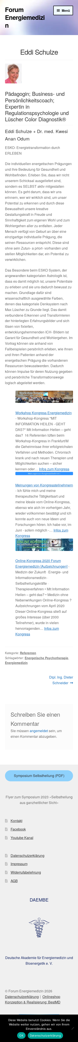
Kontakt (16, 820)
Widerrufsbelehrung (26, 872)
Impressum (19, 863)
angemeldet (39, 730)
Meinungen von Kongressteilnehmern (44, 485)
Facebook (18, 829)
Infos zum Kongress (54, 468)
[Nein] (72, 1028)
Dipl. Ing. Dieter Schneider (61, 679)
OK (21, 1035)
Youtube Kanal (22, 837)
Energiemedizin (16, 662)
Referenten (28, 653)
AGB (14, 880)
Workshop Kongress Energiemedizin (43, 412)
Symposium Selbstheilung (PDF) (39, 775)
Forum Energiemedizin (25, 17)
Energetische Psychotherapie (46, 658)
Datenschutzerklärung (27, 855)
